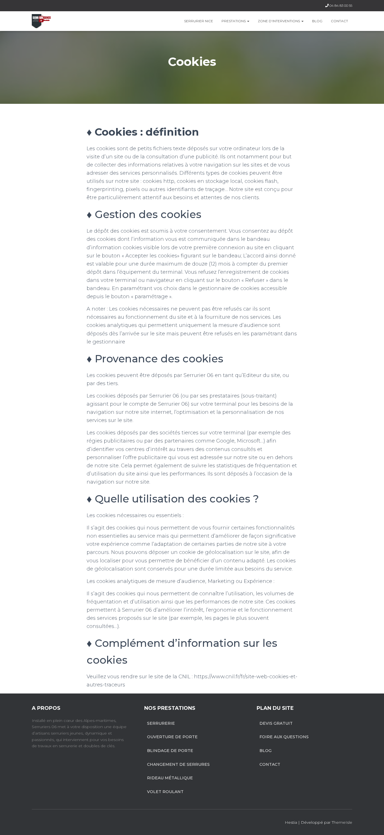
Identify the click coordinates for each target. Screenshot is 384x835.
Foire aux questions (284, 736)
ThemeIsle (342, 822)
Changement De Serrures (178, 764)
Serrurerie (161, 723)
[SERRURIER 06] (41, 21)
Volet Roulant (165, 791)
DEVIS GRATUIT (276, 723)
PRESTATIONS (234, 21)
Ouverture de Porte (172, 736)
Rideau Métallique (170, 777)
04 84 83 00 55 (340, 5)
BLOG (265, 750)
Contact (339, 21)
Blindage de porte (170, 750)
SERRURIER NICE (198, 21)
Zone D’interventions (279, 21)
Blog (317, 21)
